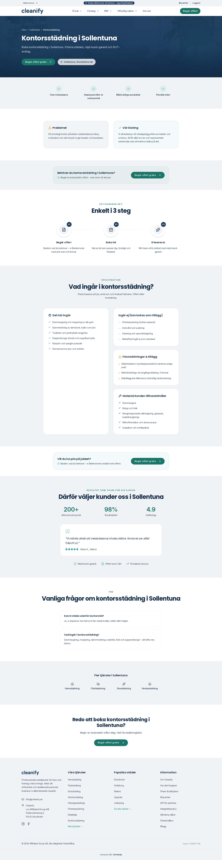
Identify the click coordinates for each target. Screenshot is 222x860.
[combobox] (30, 3)
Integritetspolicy (168, 808)
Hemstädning (74, 779)
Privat (75, 10)
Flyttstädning (74, 785)
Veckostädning (75, 797)
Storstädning (74, 791)
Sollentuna (35, 29)
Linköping (119, 803)
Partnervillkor (166, 820)
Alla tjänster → (75, 826)
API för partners (168, 803)
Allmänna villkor (167, 814)
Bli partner (183, 3)
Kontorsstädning (76, 820)
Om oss (147, 10)
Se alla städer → (123, 808)
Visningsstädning (76, 803)
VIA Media (117, 854)
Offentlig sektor (125, 10)
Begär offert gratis (36, 61)
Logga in (196, 3)
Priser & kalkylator (169, 791)
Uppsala (118, 797)
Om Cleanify (166, 779)
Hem (24, 29)
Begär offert (190, 10)
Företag (91, 10)
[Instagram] (23, 823)
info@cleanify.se (34, 799)
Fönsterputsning (76, 808)
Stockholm (119, 779)
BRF (106, 10)
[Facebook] (28, 823)
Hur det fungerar (168, 785)
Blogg (163, 826)
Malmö (117, 791)
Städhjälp (72, 814)
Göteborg (119, 785)
